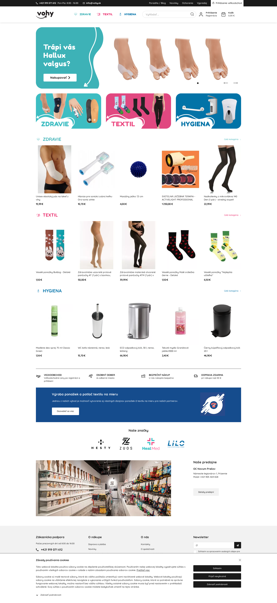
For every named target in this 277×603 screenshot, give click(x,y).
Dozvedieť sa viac (65, 411)
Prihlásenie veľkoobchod (228, 3)
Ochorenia (187, 3)
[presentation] (226, 83)
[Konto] (201, 14)
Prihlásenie (211, 12)
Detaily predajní (206, 492)
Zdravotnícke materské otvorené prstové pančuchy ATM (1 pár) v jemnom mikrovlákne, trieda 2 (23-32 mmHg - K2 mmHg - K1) (96, 277)
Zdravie (85, 14)
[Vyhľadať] (192, 13)
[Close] (239, 560)
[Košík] (223, 14)
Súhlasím (217, 568)
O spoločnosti (147, 549)
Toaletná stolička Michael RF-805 (221, 196)
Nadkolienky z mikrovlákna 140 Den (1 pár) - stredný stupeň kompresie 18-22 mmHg (178, 199)
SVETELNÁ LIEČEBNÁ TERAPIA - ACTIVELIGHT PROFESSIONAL (136, 198)
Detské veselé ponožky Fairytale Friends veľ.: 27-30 (221, 274)
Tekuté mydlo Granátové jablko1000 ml (133, 349)
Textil (107, 14)
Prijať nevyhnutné (217, 576)
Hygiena (130, 14)
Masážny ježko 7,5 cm (89, 196)
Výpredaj (202, 3)
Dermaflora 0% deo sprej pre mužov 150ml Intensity (219, 349)
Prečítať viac (143, 570)
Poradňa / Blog (157, 3)
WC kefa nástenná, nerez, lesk (52, 347)
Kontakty (145, 544)
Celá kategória (231, 139)
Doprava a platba (97, 544)
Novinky (174, 3)
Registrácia (211, 15)
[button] (194, 83)
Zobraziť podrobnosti (50, 595)
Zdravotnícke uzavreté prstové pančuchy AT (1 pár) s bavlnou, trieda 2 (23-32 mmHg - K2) (52, 275)
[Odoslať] (237, 545)
